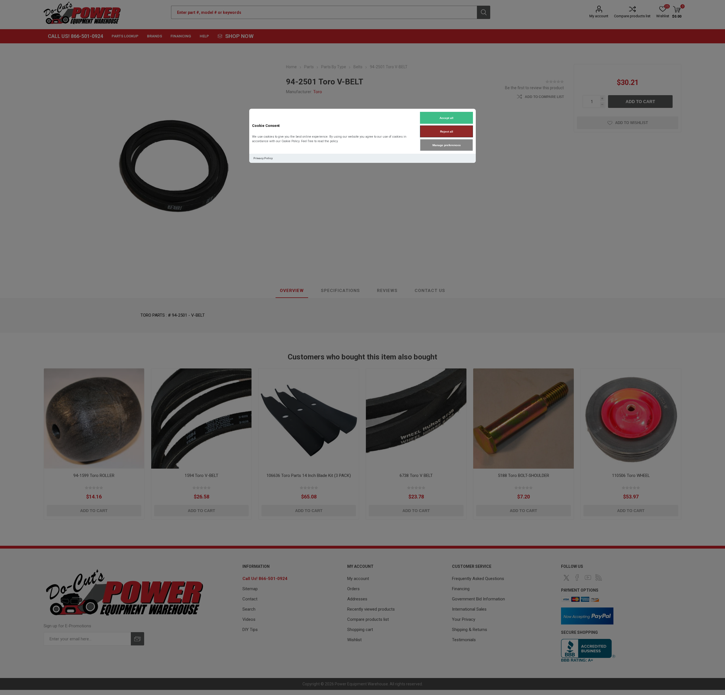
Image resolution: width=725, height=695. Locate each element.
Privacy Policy (263, 158)
